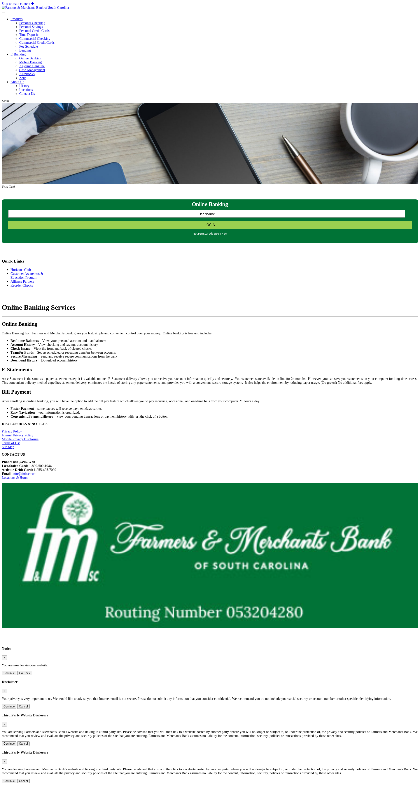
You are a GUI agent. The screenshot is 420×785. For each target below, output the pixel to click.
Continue (9, 673)
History (24, 86)
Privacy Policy (12, 431)
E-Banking (18, 54)
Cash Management (32, 70)
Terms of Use (11, 443)
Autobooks (27, 74)
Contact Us (27, 93)
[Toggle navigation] (3, 12)
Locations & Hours (15, 477)
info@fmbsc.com (24, 473)
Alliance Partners (22, 281)
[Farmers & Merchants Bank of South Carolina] (35, 7)
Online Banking (30, 58)
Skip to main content (16, 3)
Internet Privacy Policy (17, 435)
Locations (26, 90)
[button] (32, 3)
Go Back (24, 673)
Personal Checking (32, 23)
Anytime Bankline (32, 66)
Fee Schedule (28, 46)
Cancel (23, 706)
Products (16, 19)
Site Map (8, 447)
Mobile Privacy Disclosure (20, 439)
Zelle (22, 78)
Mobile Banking (30, 62)
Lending (25, 50)
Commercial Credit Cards (36, 42)
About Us (17, 82)
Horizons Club (20, 269)
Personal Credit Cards (34, 31)
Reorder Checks (21, 285)
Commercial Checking (34, 38)
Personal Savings (31, 27)
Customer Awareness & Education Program (26, 275)
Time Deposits (29, 34)
